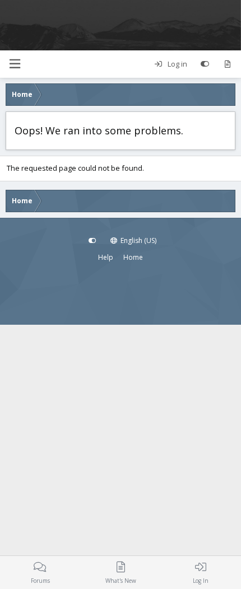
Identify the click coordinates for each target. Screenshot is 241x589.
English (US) (137, 240)
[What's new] (227, 64)
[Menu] (14, 64)
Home (133, 257)
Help (105, 257)
